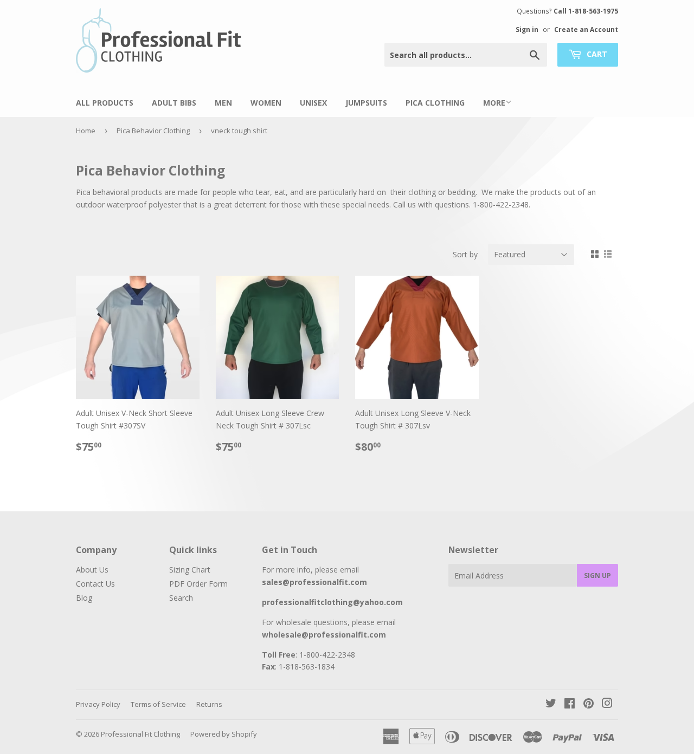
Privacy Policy (98, 704)
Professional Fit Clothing (140, 734)
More (494, 103)
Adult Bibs (174, 103)
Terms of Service (158, 704)
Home (85, 130)
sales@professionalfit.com (314, 582)
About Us (92, 569)
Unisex (313, 103)
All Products (104, 103)
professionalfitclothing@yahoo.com (332, 602)
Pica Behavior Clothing (153, 130)
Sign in (527, 29)
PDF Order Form (198, 583)
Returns (209, 704)
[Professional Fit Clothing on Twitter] (550, 704)
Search (181, 598)
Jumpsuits (366, 103)
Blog (84, 598)
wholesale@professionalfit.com (324, 634)
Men (223, 103)
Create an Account (586, 29)
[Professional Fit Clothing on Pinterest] (588, 704)
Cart (595, 54)
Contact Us (95, 583)
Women (265, 103)
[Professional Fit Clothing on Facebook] (569, 704)
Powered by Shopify (223, 734)
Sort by (465, 254)
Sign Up (597, 575)
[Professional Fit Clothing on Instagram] (607, 704)
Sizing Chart (189, 569)
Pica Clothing (435, 103)
